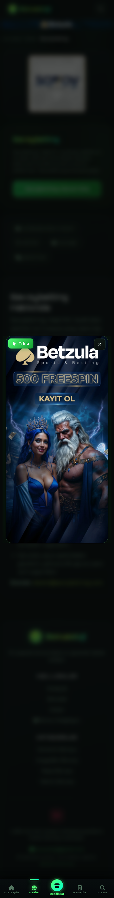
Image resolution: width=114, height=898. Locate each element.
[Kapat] (99, 344)
